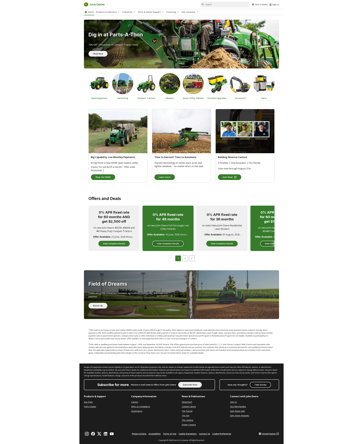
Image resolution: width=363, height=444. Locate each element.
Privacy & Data (139, 433)
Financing (171, 12)
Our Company (188, 12)
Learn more (164, 177)
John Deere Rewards (239, 415)
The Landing (187, 420)
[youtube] (112, 434)
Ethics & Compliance (140, 406)
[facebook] (93, 434)
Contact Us (204, 433)
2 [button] (184, 258)
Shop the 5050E (103, 177)
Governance (136, 411)
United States (269, 433)
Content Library (189, 406)
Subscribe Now (190, 384)
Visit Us (233, 402)
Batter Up (98, 305)
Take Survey (260, 384)
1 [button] (178, 258)
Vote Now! (227, 177)
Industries (127, 12)
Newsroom (187, 402)
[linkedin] (105, 434)
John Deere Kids (237, 411)
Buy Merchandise (238, 406)
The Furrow (187, 411)
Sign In (275, 4)
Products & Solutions (106, 12)
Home (91, 12)
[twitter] (99, 434)
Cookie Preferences (221, 433)
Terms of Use (169, 433)
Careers (134, 402)
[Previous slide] (171, 258)
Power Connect (189, 424)
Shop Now (98, 53)
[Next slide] (192, 258)
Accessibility (155, 433)
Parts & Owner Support (149, 12)
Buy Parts (88, 402)
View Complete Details (114, 243)
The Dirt (185, 415)
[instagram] (87, 434)
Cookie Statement (188, 433)
